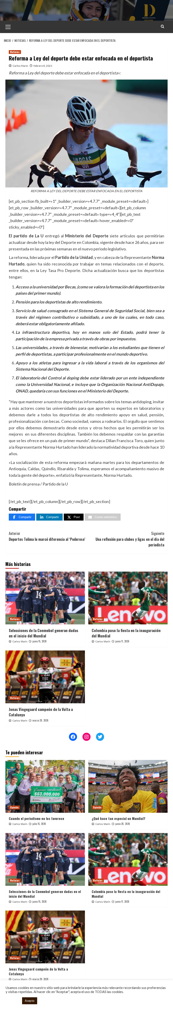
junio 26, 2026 (122, 824)
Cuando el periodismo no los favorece (36, 818)
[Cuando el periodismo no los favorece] (45, 786)
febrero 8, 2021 (43, 65)
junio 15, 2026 (39, 641)
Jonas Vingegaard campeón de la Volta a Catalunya (41, 711)
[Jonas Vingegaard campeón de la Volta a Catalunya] (45, 676)
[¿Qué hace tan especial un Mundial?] (128, 786)
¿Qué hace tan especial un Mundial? (118, 818)
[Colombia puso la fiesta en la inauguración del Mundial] (128, 598)
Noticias (15, 52)
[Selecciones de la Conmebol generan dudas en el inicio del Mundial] (45, 598)
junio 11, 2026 (122, 641)
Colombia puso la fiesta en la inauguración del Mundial (126, 633)
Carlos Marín (20, 65)
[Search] (162, 26)
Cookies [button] (13, 1001)
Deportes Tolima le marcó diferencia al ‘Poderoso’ (47, 536)
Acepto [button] (29, 1000)
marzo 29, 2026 (40, 720)
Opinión (14, 807)
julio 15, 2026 (39, 824)
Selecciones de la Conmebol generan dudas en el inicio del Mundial (43, 633)
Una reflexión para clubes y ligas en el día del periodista (130, 539)
